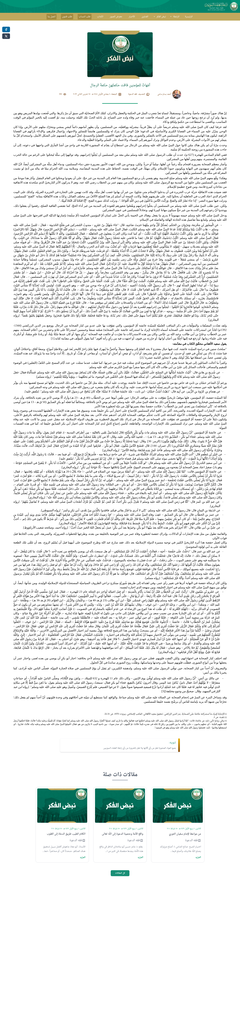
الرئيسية (188, 17)
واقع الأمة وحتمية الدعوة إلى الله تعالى (122, 834)
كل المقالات (120, 873)
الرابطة (176, 17)
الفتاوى (145, 17)
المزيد (198, 857)
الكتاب (100, 17)
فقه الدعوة (191, 840)
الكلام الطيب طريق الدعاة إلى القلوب (66, 834)
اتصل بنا (51, 17)
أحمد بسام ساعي (164, 94)
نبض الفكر (161, 17)
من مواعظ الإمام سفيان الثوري (185, 834)
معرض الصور (116, 17)
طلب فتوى (67, 17)
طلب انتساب (84, 17)
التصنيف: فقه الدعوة (136, 94)
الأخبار (132, 17)
